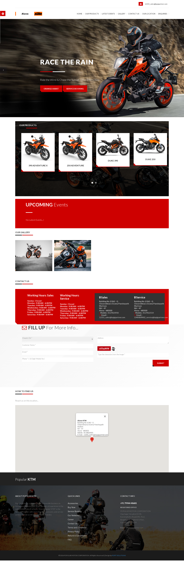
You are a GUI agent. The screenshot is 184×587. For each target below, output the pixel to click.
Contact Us (133, 14)
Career (71, 519)
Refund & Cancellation (77, 535)
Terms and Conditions (77, 527)
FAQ (70, 539)
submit (160, 363)
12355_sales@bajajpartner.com (156, 4)
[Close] (105, 416)
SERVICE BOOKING (75, 100)
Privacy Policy (73, 531)
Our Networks (73, 515)
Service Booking (74, 511)
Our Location (148, 14)
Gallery (121, 14)
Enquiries (162, 14)
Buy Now (71, 507)
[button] (92, 439)
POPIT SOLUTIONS (119, 555)
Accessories (73, 503)
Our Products (92, 14)
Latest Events (108, 14)
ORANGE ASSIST (51, 100)
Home (79, 14)
